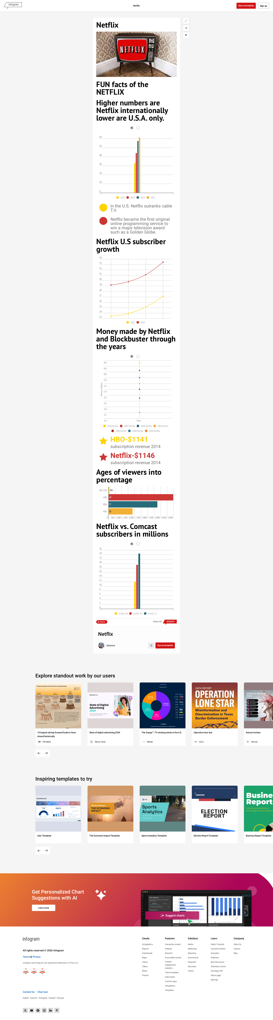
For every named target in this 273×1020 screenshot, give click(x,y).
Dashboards (147, 953)
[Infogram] (13, 5)
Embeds (168, 949)
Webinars (215, 957)
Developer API (217, 971)
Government (193, 957)
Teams (191, 971)
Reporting (192, 953)
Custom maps (171, 981)
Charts (145, 962)
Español (52, 998)
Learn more (43, 908)
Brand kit (168, 953)
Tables (145, 966)
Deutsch (33, 998)
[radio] (133, 127)
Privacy (37, 956)
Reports (145, 949)
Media (190, 944)
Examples (215, 953)
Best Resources (217, 962)
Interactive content (173, 944)
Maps (144, 957)
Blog (235, 953)
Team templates (172, 972)
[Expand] (186, 21)
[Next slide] (46, 753)
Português (43, 998)
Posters (145, 975)
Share (102, 622)
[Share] (186, 28)
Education (192, 966)
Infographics (147, 944)
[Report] (186, 35)
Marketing (192, 949)
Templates (169, 990)
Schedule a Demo (218, 966)
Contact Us (28, 991)
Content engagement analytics (170, 965)
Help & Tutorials (217, 944)
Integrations (170, 986)
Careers (237, 949)
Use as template (246, 5)
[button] (121, 197)
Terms (26, 956)
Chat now (43, 991)
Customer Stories (218, 949)
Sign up (263, 6)
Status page (216, 975)
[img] (134, 178)
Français (60, 998)
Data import (170, 977)
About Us (237, 944)
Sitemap (214, 980)
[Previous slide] (39, 753)
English (26, 998)
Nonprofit (192, 962)
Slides (144, 971)
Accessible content (173, 957)
